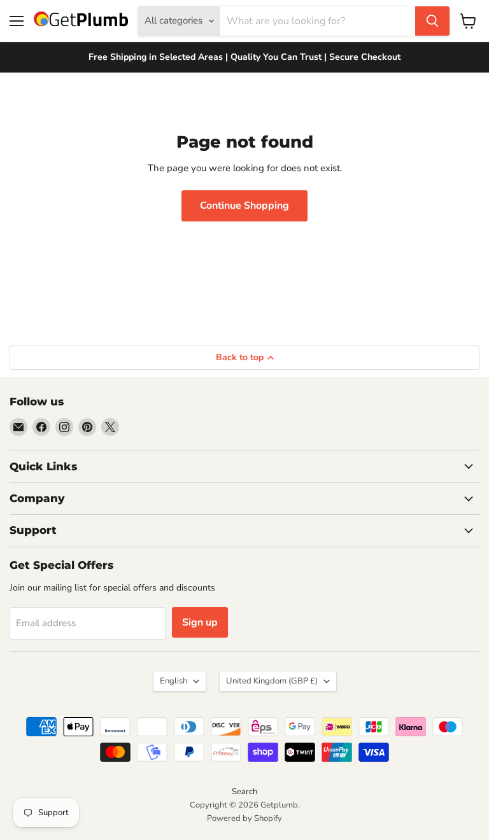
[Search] (432, 21)
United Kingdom (272, 681)
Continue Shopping (244, 206)
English (173, 681)
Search (244, 791)
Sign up (200, 622)
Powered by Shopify (244, 818)
